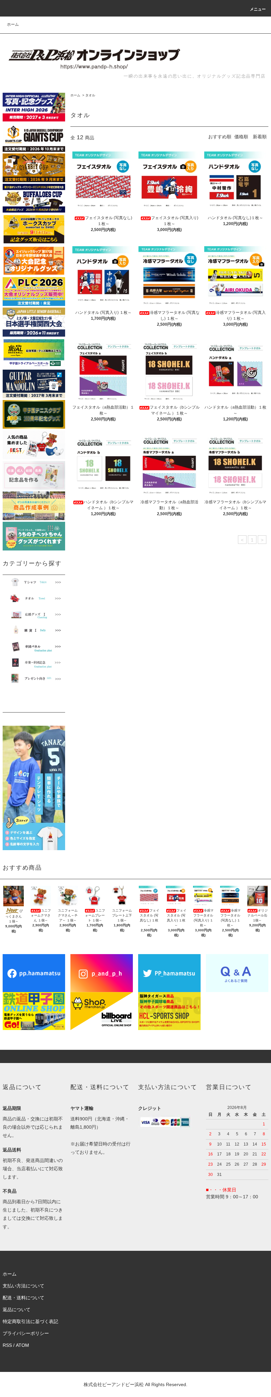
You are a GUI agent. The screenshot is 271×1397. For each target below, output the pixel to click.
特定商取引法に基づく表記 (30, 1321)
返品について (16, 1309)
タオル (90, 95)
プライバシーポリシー (26, 1333)
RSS (7, 1345)
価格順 (241, 136)
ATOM (22, 1345)
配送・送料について (23, 1297)
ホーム (13, 24)
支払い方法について (23, 1285)
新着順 (260, 136)
